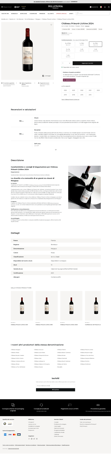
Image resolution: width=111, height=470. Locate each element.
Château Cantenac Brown (18, 361)
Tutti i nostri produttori (8, 445)
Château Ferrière (84, 361)
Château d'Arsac (15, 364)
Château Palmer (61, 349)
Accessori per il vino (33, 428)
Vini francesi (20, 19)
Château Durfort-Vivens (17, 358)
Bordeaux (72, 26)
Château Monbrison (85, 364)
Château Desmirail (62, 358)
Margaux (37, 19)
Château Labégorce (39, 361)
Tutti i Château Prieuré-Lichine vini (70, 99)
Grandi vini (12, 19)
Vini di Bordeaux (29, 19)
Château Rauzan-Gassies (17, 355)
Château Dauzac (38, 367)
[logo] (55, 7)
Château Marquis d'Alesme (87, 358)
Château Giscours (38, 349)
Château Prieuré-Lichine (49, 19)
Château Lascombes (39, 352)
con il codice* (52, 1)
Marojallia (59, 367)
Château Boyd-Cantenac (63, 361)
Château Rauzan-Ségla (86, 352)
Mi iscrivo (55, 389)
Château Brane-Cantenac (64, 352)
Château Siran (37, 358)
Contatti (56, 422)
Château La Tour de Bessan (18, 367)
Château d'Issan (15, 352)
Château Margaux (15, 349)
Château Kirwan (61, 355)
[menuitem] (5, 13)
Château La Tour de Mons (87, 355)
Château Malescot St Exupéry (42, 364)
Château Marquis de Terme (41, 355)
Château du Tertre (62, 364)
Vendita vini (4, 19)
